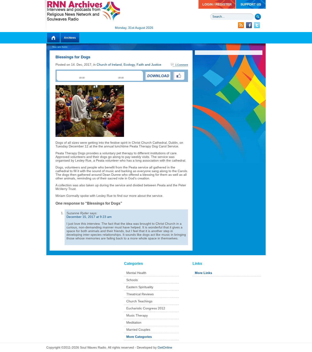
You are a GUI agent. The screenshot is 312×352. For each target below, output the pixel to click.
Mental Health (136, 273)
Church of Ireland (109, 64)
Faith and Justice (149, 64)
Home (53, 37)
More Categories (139, 336)
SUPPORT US (251, 4)
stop (72, 75)
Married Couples (138, 329)
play (63, 75)
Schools (132, 280)
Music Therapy (137, 315)
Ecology (129, 64)
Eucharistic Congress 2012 (145, 308)
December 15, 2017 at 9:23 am (89, 217)
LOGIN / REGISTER (217, 4)
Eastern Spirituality (139, 287)
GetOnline (165, 347)
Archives (70, 37)
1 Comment (181, 64)
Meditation (133, 322)
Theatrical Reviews (140, 294)
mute (127, 76)
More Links (203, 273)
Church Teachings (139, 301)
